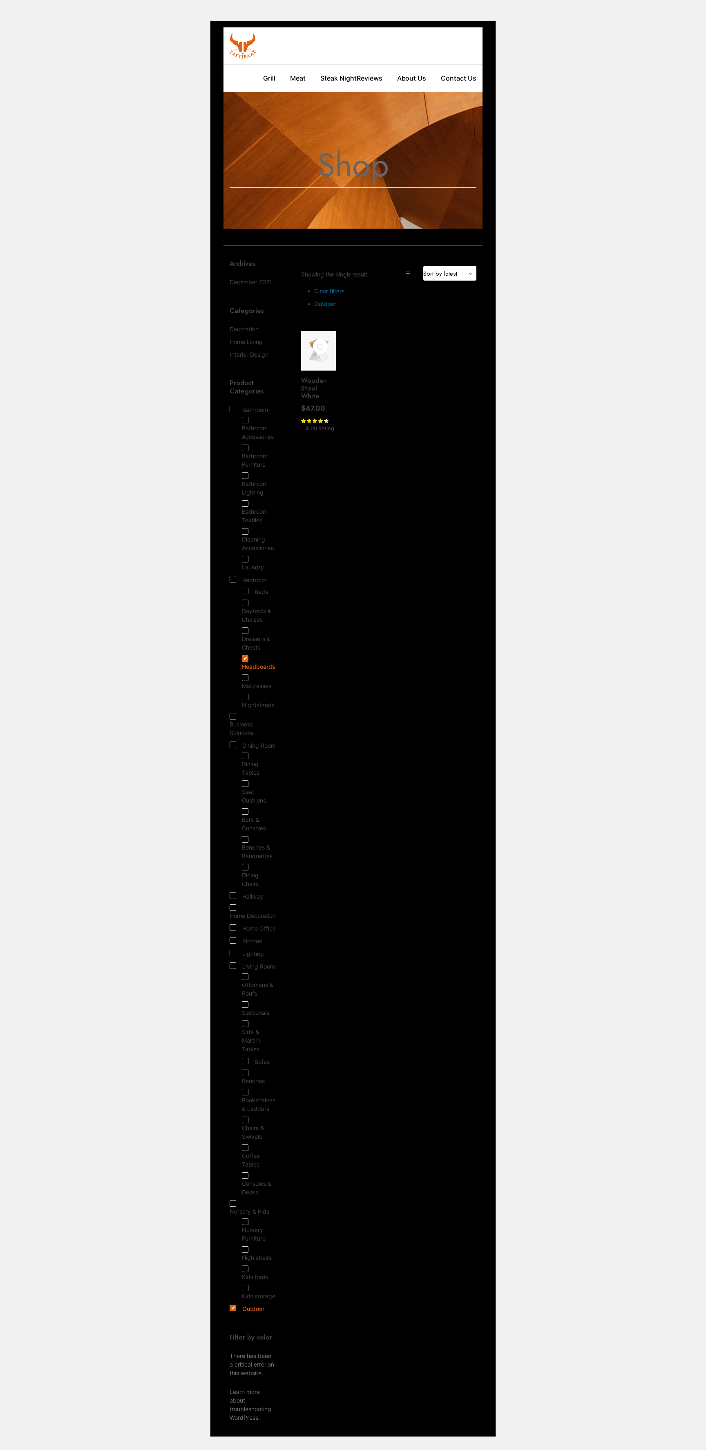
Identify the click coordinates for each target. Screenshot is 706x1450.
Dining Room (259, 745)
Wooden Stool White (314, 388)
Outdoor (325, 303)
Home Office (259, 928)
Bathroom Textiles (255, 516)
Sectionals (255, 1012)
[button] (320, 346)
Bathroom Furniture (255, 460)
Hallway (252, 896)
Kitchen (252, 940)
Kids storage (258, 1296)
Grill (269, 78)
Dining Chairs (250, 879)
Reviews (369, 78)
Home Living (246, 341)
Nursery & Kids (249, 1211)
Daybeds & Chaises (256, 615)
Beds (261, 591)
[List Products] (407, 273)
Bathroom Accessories (258, 432)
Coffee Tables (251, 1160)
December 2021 (251, 282)
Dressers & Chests (256, 643)
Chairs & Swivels (253, 1132)
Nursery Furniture (254, 1234)
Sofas (262, 1061)
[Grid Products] (396, 273)
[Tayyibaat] (243, 45)
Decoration (244, 329)
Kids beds (255, 1276)
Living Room (258, 966)
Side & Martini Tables (251, 1040)
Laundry (253, 567)
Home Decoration (253, 915)
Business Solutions (242, 728)
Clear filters (329, 291)
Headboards (258, 666)
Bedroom (254, 579)
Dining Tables (250, 768)
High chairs (257, 1257)
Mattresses (256, 685)
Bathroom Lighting (255, 488)
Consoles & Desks (256, 1188)
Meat (298, 78)
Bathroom (255, 409)
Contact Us (458, 78)
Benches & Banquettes (257, 851)
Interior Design (249, 354)
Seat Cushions (254, 796)
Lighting (253, 953)
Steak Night (338, 78)
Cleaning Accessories (258, 543)
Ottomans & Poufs (257, 989)
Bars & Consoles (254, 824)
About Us (412, 78)
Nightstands (258, 704)
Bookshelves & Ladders (258, 1104)
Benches (253, 1080)
